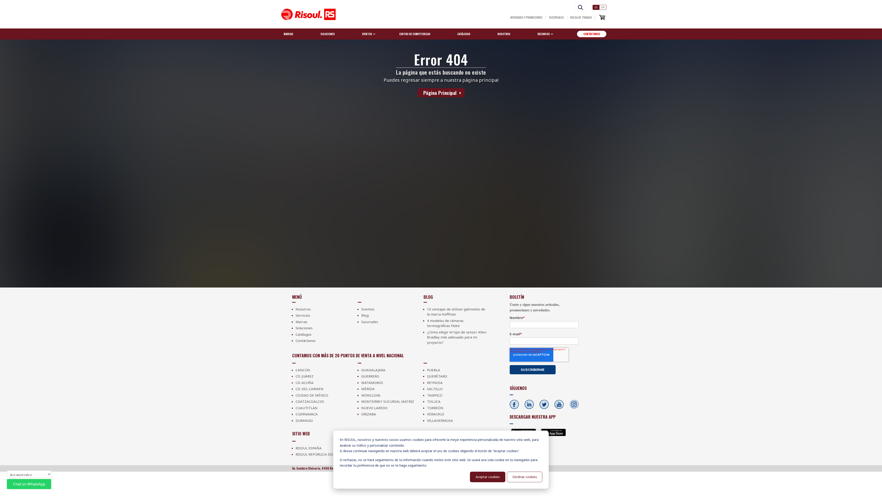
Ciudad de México (312, 395)
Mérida (368, 388)
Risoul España (309, 448)
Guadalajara (373, 370)
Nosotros (504, 34)
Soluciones (327, 34)
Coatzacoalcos (310, 401)
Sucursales (556, 17)
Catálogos (463, 34)
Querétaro (437, 376)
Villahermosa (440, 420)
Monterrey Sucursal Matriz (387, 401)
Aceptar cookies (488, 477)
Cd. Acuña (305, 382)
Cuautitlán (307, 408)
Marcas (288, 34)
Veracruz (435, 414)
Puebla (433, 370)
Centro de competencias (414, 34)
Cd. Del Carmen (309, 388)
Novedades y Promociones (526, 17)
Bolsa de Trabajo (581, 17)
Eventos (367, 309)
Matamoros (372, 382)
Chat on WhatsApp (29, 484)
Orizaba (368, 414)
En (603, 7)
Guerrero (370, 376)
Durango (304, 420)
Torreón (435, 408)
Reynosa (435, 382)
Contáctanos (591, 34)
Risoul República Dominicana (323, 454)
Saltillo (435, 388)
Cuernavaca (307, 414)
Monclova (370, 395)
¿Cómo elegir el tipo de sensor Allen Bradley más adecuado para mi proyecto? (456, 337)
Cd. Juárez (305, 376)
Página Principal (440, 92)
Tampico (434, 395)
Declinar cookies (524, 477)
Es (596, 7)
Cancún (303, 370)
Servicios (303, 315)
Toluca (434, 401)
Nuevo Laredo (374, 408)
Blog (365, 315)
